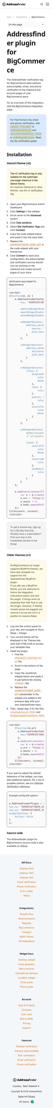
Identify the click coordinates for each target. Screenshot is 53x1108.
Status (26, 895)
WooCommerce (26, 918)
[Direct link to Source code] (4, 833)
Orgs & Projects (26, 1005)
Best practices (26, 968)
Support (26, 1027)
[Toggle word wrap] (38, 291)
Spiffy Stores (26, 936)
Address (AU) (26, 868)
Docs (9, 17)
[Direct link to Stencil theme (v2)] (4, 164)
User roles (26, 1014)
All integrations (26, 941)
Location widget (26, 977)
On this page (15, 24)
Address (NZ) (26, 873)
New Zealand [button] (30, 1086)
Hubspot (26, 932)
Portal (13, 544)
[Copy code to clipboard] (43, 291)
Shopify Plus (26, 914)
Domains (26, 1009)
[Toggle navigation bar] (47, 4)
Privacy (31, 1096)
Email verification (26, 882)
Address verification (26, 1046)
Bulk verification (26, 1055)
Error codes (26, 891)
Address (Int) (26, 877)
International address (26, 973)
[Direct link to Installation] (4, 155)
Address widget (26, 959)
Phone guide (26, 986)
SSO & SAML (26, 1018)
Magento (26, 923)
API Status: (24, 1102)
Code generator (26, 964)
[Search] (41, 4)
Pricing (26, 1023)
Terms (21, 1096)
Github (23, 846)
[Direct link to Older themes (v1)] (4, 555)
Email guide (26, 982)
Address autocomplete (27, 1050)
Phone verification (26, 886)
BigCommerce (26, 927)
